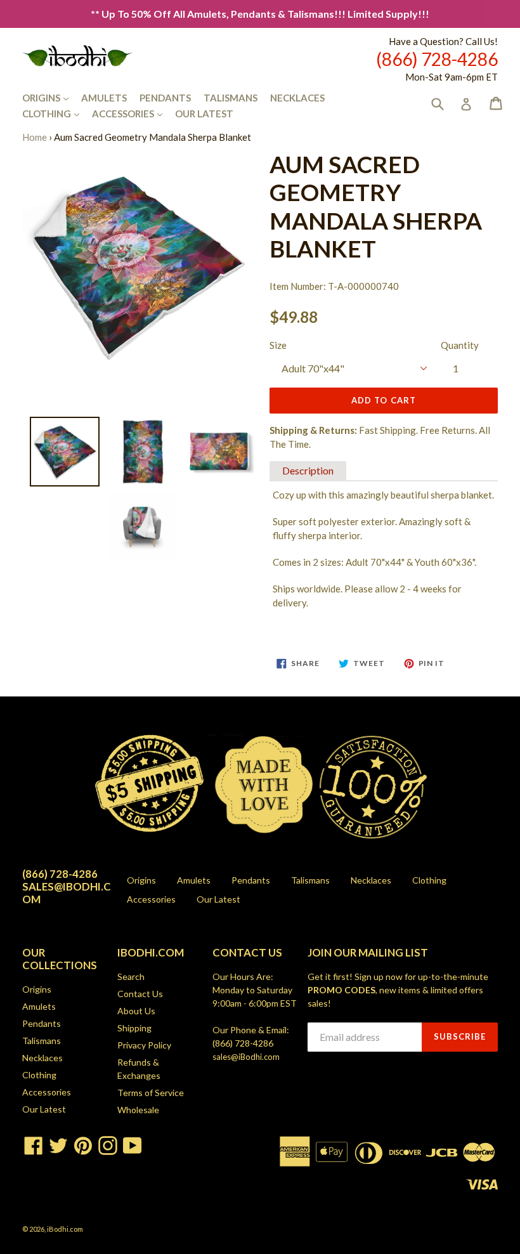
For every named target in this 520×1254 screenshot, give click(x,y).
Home (34, 137)
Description (308, 470)
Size (278, 345)
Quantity (460, 345)
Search (131, 976)
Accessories (133, 113)
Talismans (230, 97)
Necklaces (297, 97)
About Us (136, 1010)
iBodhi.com (65, 1229)
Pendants (165, 97)
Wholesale (138, 1109)
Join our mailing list (368, 952)
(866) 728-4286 (242, 1043)
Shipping (134, 1027)
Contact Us (140, 993)
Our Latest (204, 113)
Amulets (104, 97)
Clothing (57, 113)
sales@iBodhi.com (246, 1057)
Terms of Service (150, 1092)
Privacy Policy (144, 1045)
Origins (51, 97)
